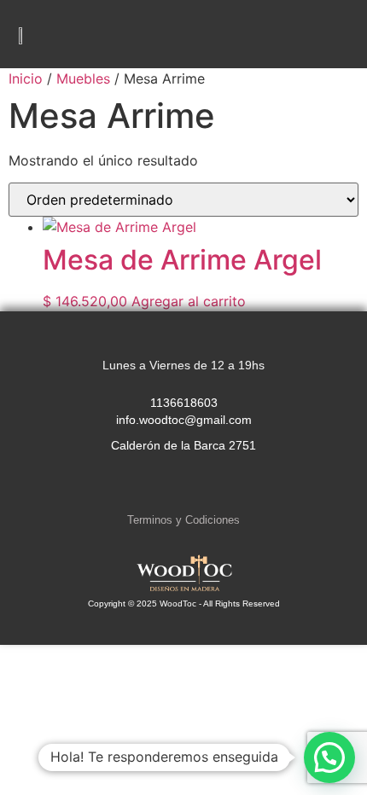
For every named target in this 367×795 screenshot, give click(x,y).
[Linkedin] (218, 486)
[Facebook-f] (183, 486)
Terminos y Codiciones (183, 520)
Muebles (83, 78)
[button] (338, 34)
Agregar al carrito (188, 301)
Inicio (26, 78)
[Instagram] (148, 486)
